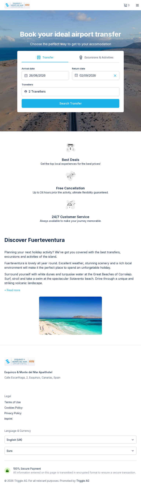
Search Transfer (70, 103)
